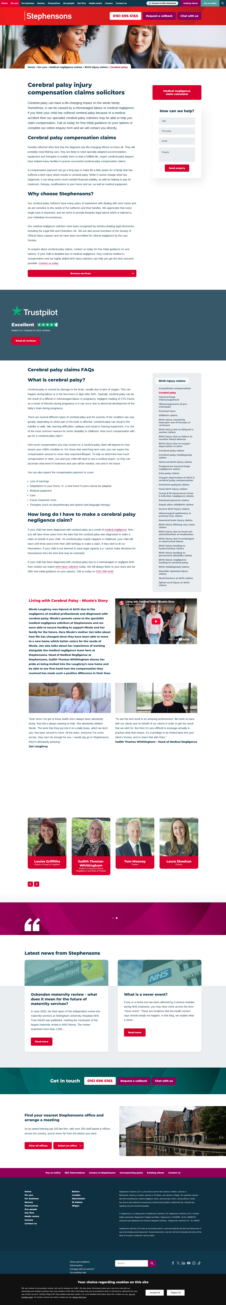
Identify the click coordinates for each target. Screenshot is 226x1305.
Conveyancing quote (131, 1173)
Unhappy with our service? (82, 1269)
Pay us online (210, 3)
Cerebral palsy (119, 67)
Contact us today (48, 263)
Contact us (121, 3)
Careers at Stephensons (102, 1173)
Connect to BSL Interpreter (164, 3)
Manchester (78, 1198)
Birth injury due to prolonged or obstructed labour (176, 540)
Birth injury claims (96, 67)
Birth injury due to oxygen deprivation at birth (174, 445)
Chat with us (189, 15)
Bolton (76, 1191)
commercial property (141, 1206)
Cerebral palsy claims (171, 450)
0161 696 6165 (104, 571)
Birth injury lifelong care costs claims (177, 526)
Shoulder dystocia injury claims (173, 572)
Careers (109, 3)
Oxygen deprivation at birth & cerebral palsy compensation (177, 479)
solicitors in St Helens (153, 1195)
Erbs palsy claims (169, 473)
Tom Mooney (135, 861)
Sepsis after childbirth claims (176, 504)
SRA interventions (75, 1173)
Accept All (154, 1292)
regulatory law (124, 1206)
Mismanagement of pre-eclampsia (173, 405)
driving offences (183, 1199)
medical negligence (115, 529)
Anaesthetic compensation (175, 388)
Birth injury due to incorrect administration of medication (176, 533)
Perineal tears (167, 411)
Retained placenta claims (174, 500)
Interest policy (76, 1265)
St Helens (77, 1202)
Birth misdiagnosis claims (174, 566)
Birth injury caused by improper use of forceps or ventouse (174, 422)
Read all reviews (26, 340)
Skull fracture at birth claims (176, 578)
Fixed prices (54, 3)
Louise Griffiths (47, 861)
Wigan (75, 1206)
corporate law (189, 1202)
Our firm (81, 3)
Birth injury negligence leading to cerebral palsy (173, 561)
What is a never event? (146, 994)
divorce (125, 1202)
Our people (68, 3)
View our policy (148, 1236)
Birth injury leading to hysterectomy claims (172, 547)
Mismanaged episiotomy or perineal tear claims (175, 514)
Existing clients (190, 3)
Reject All (176, 1292)
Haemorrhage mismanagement (169, 398)
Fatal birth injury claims (173, 489)
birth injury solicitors (67, 566)
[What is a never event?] (159, 973)
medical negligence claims (149, 1199)
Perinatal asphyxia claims (174, 484)
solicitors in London (136, 1195)
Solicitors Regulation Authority (155, 1221)
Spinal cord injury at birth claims (174, 584)
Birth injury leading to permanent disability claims (175, 554)
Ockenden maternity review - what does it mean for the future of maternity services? (64, 999)
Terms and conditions (80, 1262)
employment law (177, 1202)
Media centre (95, 3)
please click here (79, 1297)
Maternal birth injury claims (175, 462)
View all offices (38, 1145)
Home (5, 3)
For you (14, 3)
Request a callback (159, 15)
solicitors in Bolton (170, 1192)
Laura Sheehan (178, 861)
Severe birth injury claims (174, 508)
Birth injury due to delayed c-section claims (176, 431)
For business (27, 3)
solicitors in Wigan (173, 1195)
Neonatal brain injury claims (175, 520)
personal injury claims (168, 1199)
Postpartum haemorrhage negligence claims (174, 467)
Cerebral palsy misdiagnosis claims (175, 456)
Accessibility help (78, 1272)
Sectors (41, 3)
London (76, 1195)
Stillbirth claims (168, 415)
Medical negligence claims (65, 67)
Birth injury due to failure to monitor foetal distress (175, 438)
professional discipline (161, 1202)
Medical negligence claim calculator (177, 92)
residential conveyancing (141, 1202)
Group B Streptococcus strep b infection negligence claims (176, 494)
